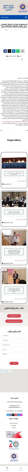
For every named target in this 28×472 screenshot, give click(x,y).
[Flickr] (18, 415)
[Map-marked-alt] (8, 415)
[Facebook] (10, 415)
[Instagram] (21, 415)
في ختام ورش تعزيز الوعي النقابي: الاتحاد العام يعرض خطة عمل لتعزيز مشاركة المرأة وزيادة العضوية (14, 251)
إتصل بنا (13, 427)
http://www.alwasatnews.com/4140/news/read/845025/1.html (15, 121)
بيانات (21, 219)
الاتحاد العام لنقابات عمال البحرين (8, 7)
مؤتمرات (18, 219)
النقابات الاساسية (13, 423)
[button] (26, 17)
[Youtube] (16, 415)
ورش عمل (17, 260)
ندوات (21, 260)
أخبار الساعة (23, 181)
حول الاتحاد (13, 425)
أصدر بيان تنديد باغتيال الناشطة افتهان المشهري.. (14, 212)
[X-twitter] (13, 415)
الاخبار (20, 56)
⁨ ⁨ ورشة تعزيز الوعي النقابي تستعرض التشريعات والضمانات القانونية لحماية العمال (14, 290)
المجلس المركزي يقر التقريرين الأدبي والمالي (14, 173)
